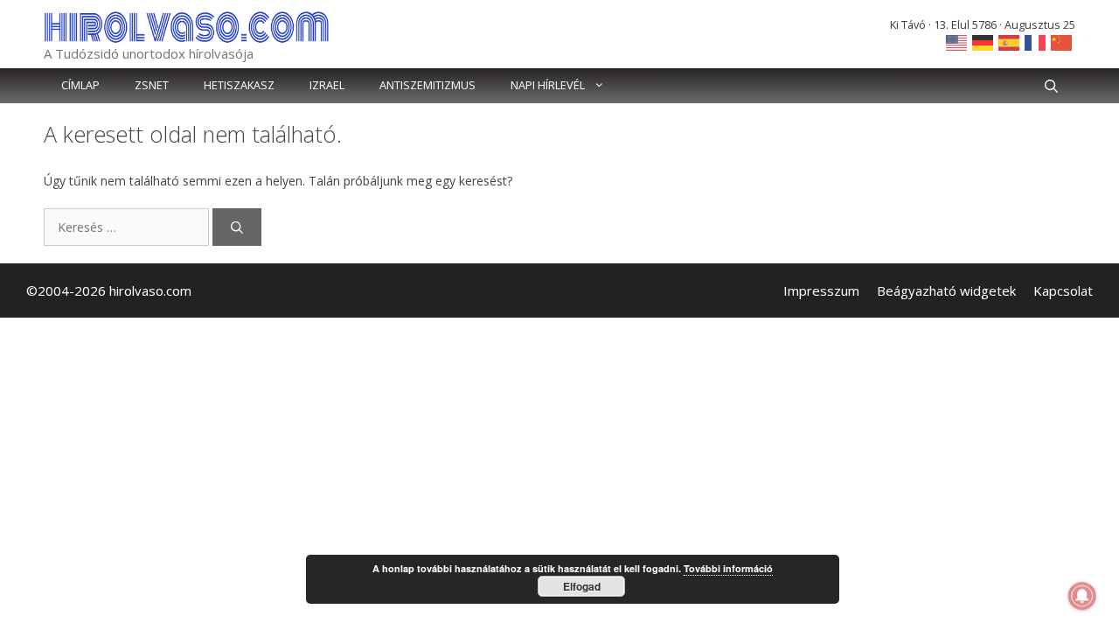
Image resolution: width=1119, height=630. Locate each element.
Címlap (80, 85)
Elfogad (582, 586)
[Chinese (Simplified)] (1062, 41)
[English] (957, 41)
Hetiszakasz (239, 85)
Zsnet (152, 85)
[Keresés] (236, 227)
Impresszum (821, 290)
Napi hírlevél (548, 85)
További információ (728, 568)
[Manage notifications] (1082, 596)
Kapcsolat (1063, 290)
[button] (1051, 85)
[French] (1036, 41)
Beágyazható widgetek (946, 290)
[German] (983, 41)
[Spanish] (1010, 41)
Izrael (326, 85)
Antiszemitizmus (427, 85)
